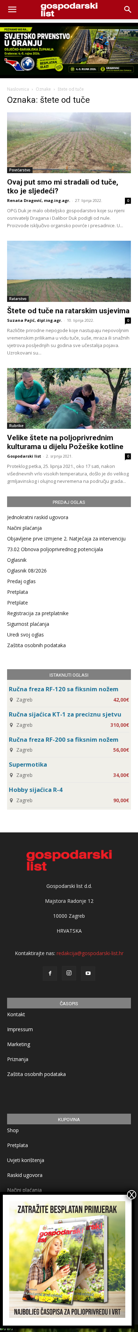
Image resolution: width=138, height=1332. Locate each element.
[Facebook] (50, 973)
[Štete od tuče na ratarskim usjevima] (69, 271)
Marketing (18, 1044)
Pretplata (17, 591)
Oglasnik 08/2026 (27, 570)
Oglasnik (17, 559)
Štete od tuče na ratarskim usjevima (68, 311)
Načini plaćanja (24, 527)
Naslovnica (18, 89)
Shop (13, 1130)
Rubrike (16, 425)
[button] (128, 9)
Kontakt (16, 1014)
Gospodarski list (24, 456)
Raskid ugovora (24, 1175)
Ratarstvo (18, 298)
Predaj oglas (21, 581)
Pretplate (17, 602)
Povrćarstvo (19, 169)
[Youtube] (88, 973)
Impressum (20, 1029)
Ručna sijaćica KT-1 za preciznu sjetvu (65, 714)
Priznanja (17, 1059)
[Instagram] (69, 973)
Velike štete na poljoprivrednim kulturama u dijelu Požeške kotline (65, 442)
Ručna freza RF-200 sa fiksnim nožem (64, 739)
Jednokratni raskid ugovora (37, 517)
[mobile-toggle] (12, 9)
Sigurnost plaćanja (28, 623)
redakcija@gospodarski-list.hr (90, 953)
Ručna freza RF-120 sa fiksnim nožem (64, 689)
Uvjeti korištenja (25, 1160)
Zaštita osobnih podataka (36, 645)
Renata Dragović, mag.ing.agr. (38, 200)
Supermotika (28, 764)
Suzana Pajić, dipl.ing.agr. (34, 320)
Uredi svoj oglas (25, 634)
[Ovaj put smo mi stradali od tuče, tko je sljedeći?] (69, 142)
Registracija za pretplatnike (38, 613)
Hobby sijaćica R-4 (36, 789)
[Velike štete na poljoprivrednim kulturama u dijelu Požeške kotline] (69, 398)
